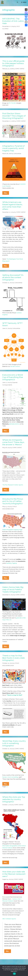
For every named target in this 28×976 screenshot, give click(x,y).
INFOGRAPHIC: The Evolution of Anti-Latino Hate (13, 21)
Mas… (6, 193)
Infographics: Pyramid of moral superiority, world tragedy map (13, 148)
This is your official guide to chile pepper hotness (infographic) (13, 63)
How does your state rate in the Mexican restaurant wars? (13, 873)
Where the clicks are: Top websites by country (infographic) (13, 799)
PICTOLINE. (12, 103)
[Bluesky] (26, 18)
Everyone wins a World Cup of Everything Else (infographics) (12, 377)
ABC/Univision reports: (9, 919)
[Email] (26, 22)
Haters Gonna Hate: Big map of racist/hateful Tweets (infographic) (12, 589)
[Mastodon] (26, 12)
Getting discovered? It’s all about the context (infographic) (12, 277)
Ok (14, 973)
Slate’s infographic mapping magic (12, 529)
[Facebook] (26, 15)
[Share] (26, 25)
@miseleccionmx (14, 424)
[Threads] (26, 9)
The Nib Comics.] (15, 366)
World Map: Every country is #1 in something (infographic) (14, 743)
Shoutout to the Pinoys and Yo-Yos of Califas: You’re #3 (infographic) (12, 501)
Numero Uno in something (10, 777)
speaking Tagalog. (11, 563)
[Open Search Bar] (17, 2)
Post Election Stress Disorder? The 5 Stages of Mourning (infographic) (14, 115)
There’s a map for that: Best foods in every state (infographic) (13, 657)
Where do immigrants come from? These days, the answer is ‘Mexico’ (13, 442)
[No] (26, 970)
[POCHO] (2, 2)
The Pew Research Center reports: (12, 485)
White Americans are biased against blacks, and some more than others (12, 205)
